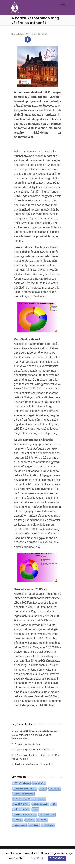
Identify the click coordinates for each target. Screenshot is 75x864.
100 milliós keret (47, 814)
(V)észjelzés (39, 783)
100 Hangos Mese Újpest (25, 814)
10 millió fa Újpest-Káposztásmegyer (29, 799)
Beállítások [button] (37, 858)
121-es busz (20, 825)
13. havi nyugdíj (40, 804)
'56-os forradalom (22, 783)
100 (35, 809)
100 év (30, 820)
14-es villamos (21, 809)
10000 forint (48, 825)
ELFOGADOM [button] (57, 858)
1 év (43, 788)
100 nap (18, 820)
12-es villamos (21, 804)
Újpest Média (17, 34)
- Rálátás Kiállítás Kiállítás (25, 788)
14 (54, 804)
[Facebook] (28, 39)
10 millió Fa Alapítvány (24, 794)
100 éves (42, 820)
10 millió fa (54, 788)
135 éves (34, 825)
